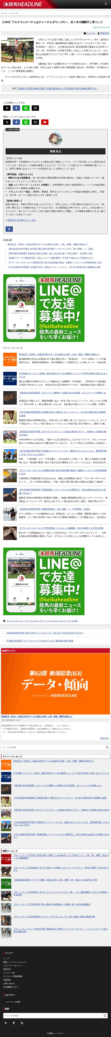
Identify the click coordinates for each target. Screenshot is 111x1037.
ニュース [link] (14, 13)
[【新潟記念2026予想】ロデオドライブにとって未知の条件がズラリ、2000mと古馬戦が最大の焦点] (10, 436)
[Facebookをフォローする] (13, 1023)
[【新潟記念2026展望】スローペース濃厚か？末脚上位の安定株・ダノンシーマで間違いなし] (10, 398)
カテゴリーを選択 (13, 1002)
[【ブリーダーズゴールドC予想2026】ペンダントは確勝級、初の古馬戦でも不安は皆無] (10, 533)
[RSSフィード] (21, 1023)
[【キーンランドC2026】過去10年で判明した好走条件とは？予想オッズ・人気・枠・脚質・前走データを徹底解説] (6, 859)
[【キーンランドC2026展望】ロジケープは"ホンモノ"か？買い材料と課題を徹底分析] (6, 920)
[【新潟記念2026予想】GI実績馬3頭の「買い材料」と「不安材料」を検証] (10, 514)
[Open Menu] (107, 3)
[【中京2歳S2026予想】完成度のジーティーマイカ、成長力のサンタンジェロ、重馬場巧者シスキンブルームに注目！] (10, 456)
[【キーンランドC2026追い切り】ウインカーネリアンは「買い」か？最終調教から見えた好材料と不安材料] (6, 896)
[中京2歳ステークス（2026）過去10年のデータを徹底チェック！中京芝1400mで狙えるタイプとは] (10, 378)
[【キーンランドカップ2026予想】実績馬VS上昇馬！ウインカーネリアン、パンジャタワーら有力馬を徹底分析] (6, 933)
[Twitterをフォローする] (5, 1023)
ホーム (4, 13)
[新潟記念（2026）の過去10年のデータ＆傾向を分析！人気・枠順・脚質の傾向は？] (10, 359)
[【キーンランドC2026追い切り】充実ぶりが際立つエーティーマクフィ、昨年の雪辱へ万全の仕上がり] (6, 871)
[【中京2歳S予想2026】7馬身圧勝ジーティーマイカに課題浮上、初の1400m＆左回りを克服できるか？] (10, 495)
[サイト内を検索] (107, 747)
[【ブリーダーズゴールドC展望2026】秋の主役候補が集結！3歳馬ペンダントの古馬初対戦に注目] (10, 475)
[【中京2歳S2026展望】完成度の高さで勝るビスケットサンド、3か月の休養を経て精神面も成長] (10, 417)
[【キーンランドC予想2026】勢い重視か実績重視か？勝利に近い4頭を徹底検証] (6, 908)
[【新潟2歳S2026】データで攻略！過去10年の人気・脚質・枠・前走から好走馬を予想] (6, 884)
